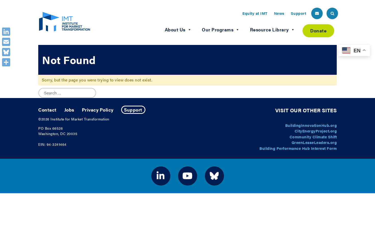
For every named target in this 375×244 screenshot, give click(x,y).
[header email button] (317, 13)
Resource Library (269, 29)
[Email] (6, 42)
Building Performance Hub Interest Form (298, 148)
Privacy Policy (98, 109)
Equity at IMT (255, 13)
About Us (175, 29)
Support (298, 13)
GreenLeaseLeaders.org (314, 142)
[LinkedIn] (6, 32)
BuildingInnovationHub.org (311, 125)
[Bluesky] (6, 52)
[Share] (6, 62)
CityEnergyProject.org (316, 130)
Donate (318, 30)
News (279, 13)
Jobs (69, 109)
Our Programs (217, 29)
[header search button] (332, 13)
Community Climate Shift (313, 136)
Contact (47, 109)
